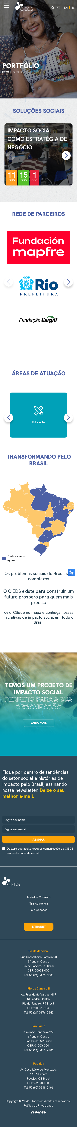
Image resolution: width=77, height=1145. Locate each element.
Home (6, 71)
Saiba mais (38, 723)
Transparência (38, 903)
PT (58, 8)
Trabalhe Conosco (38, 897)
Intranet (38, 927)
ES (73, 8)
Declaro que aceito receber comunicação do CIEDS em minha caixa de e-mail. (40, 851)
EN (66, 8)
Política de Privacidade (38, 1105)
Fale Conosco (38, 910)
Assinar (38, 840)
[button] (66, 155)
